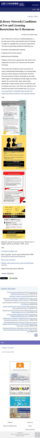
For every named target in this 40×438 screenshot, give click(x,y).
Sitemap (10, 422)
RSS (35, 16)
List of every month (8, 352)
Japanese (22, 256)
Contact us (30, 422)
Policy (30, 426)
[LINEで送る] (13, 278)
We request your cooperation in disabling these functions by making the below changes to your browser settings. (18, 91)
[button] (34, 9)
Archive (30, 16)
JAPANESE (35, 5)
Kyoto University (29, 429)
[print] (36, 335)
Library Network (8, 288)
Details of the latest (8, 348)
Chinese (9, 256)
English (4, 256)
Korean (15, 256)
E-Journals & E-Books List (9, 251)
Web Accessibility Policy (10, 426)
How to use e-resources (8, 259)
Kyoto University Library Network (13, 4)
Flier (27, 244)
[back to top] (37, 434)
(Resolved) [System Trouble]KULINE (19, 296)
